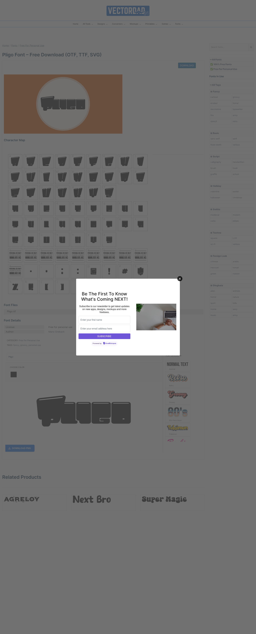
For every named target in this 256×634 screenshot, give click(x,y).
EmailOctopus (110, 343)
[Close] (179, 278)
